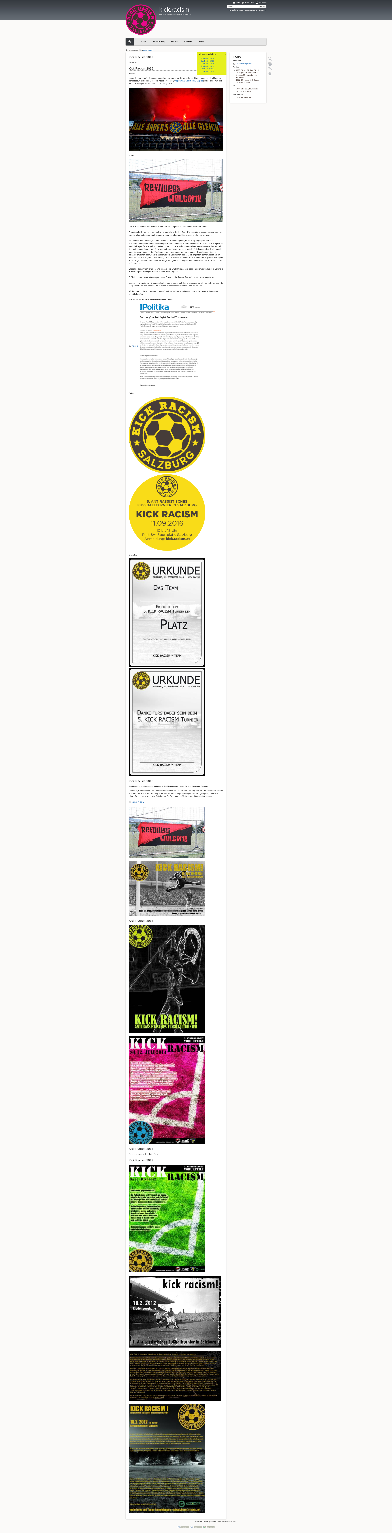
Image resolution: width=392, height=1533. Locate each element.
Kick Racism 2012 (207, 71)
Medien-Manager (251, 10)
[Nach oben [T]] (270, 73)
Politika (135, 346)
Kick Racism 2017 (207, 58)
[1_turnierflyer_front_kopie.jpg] (175, 1311)
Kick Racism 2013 (207, 69)
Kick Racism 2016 (207, 61)
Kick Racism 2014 (207, 66)
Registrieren (249, 2)
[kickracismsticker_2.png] (167, 512)
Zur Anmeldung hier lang (244, 64)
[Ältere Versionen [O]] (270, 63)
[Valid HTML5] (183, 1527)
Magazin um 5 (138, 802)
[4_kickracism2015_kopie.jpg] (167, 888)
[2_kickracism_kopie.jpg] (167, 1218)
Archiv (201, 41)
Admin (238, 2)
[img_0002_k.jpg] (176, 190)
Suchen (262, 6)
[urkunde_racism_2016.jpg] (167, 612)
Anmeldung (159, 41)
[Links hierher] (270, 68)
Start (143, 41)
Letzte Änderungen (236, 10)
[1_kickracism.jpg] (167, 1458)
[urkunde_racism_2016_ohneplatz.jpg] (167, 722)
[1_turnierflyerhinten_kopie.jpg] (175, 1376)
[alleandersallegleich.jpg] (176, 120)
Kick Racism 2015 (207, 63)
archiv (150, 50)
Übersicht (262, 10)
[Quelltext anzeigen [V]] (270, 58)
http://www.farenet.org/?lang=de (189, 81)
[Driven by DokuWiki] (209, 1527)
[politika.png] (177, 346)
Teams (174, 41)
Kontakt (188, 41)
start (145, 50)
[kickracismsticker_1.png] (167, 435)
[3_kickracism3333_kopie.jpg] (167, 1090)
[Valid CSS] (196, 1527)
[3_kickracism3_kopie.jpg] (167, 979)
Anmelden (262, 2)
